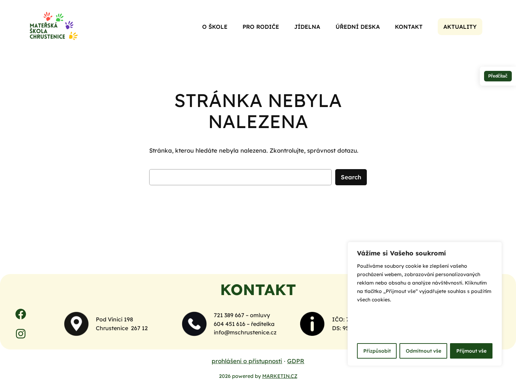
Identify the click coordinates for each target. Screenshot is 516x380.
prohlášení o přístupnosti (247, 361)
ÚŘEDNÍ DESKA (358, 26)
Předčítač (498, 76)
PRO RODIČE (261, 26)
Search (351, 177)
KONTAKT (409, 26)
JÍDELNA (307, 26)
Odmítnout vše (423, 351)
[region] (425, 304)
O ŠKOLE (214, 26)
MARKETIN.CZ (279, 376)
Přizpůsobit (377, 351)
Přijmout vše (471, 351)
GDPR (295, 361)
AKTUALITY (460, 26)
